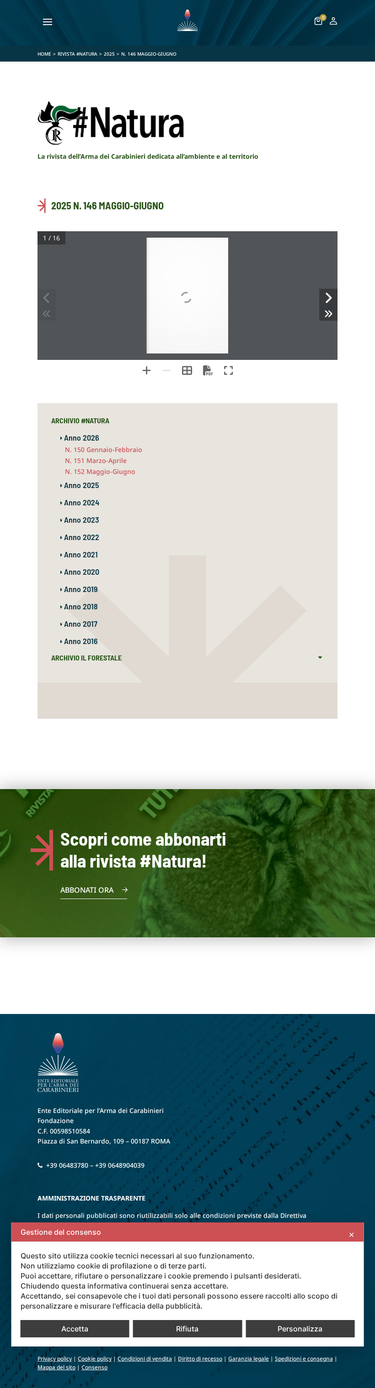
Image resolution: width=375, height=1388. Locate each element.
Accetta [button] (74, 1328)
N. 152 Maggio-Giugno (100, 471)
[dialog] (187, 1284)
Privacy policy (55, 1358)
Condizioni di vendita (145, 1358)
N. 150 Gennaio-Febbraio (103, 449)
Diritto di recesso (200, 1358)
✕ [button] (351, 1234)
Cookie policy (95, 1358)
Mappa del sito (56, 1367)
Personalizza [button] (300, 1328)
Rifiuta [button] (187, 1328)
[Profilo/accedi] (333, 22)
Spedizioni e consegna (304, 1358)
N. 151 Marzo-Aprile (96, 460)
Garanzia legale (248, 1358)
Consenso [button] (94, 1367)
